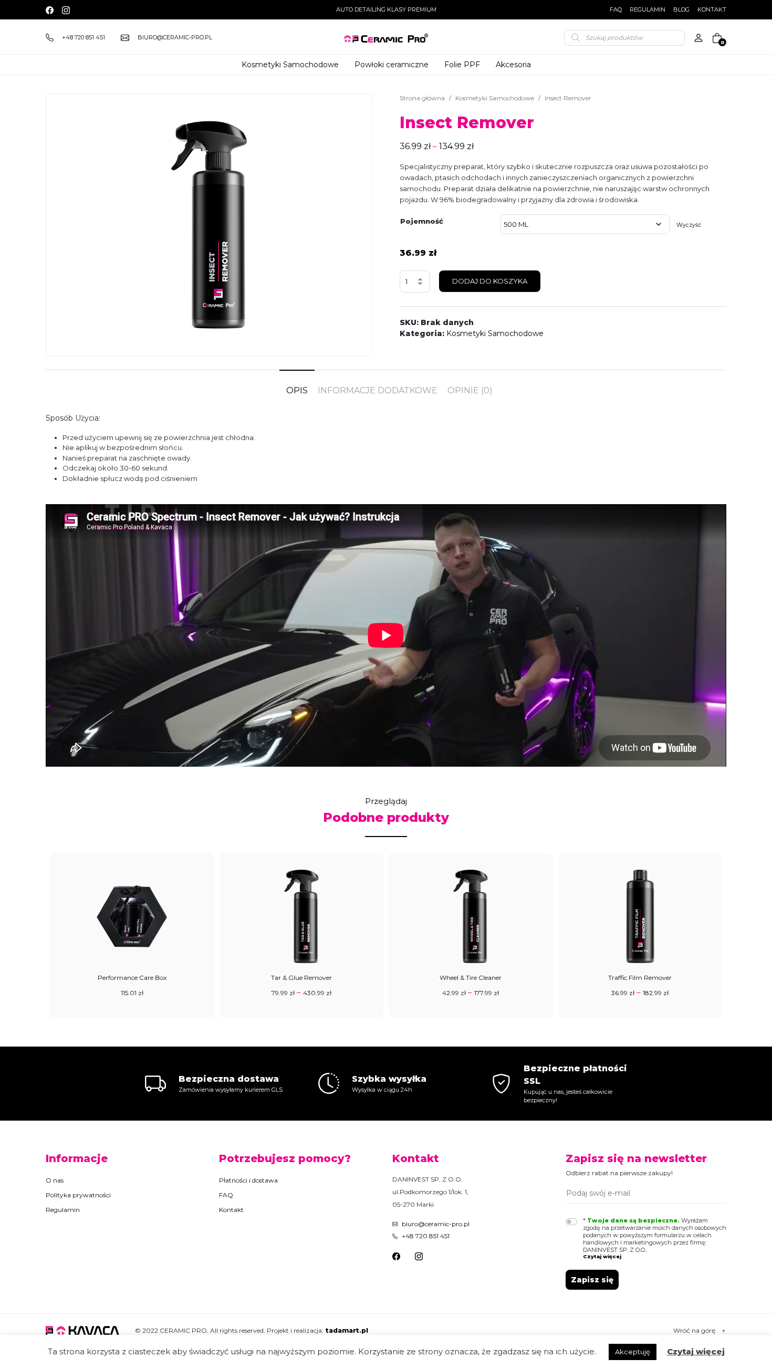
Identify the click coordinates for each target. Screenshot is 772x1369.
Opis (297, 390)
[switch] (571, 1221)
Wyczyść (688, 225)
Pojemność (421, 221)
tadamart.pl (347, 1330)
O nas (55, 1180)
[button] (655, 1256)
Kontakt (711, 9)
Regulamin (647, 9)
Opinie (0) (470, 390)
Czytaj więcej (696, 1351)
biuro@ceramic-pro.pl (436, 1224)
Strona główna (422, 98)
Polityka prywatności (78, 1195)
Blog (681, 9)
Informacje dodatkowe (377, 390)
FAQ (616, 9)
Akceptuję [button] (632, 1351)
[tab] (297, 385)
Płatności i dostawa (248, 1180)
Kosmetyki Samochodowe (494, 98)
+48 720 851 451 (426, 1236)
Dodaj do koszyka (489, 281)
